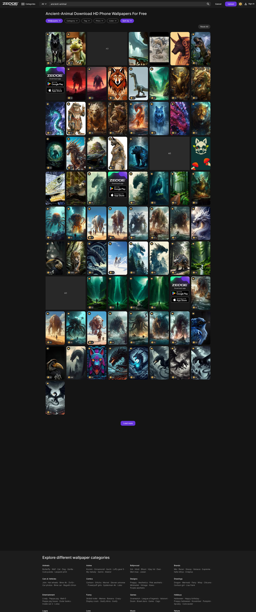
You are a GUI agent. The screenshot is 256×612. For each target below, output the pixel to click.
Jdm (44, 582)
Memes (102, 598)
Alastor (108, 572)
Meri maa (134, 572)
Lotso (57, 604)
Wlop (200, 582)
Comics (89, 579)
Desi (159, 569)
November (196, 601)
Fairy (194, 582)
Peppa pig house (50, 601)
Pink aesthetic (155, 582)
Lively (45, 598)
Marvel (106, 582)
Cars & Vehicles (49, 579)
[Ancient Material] (159, 48)
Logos (45, 611)
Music (133, 611)
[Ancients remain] (138, 48)
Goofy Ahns (105, 601)
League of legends (150, 598)
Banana (110, 598)
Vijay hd (151, 569)
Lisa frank (190, 585)
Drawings (178, 579)
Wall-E (63, 598)
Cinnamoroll (99, 569)
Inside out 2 (47, 604)
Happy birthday (192, 598)
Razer (181, 569)
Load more (128, 423)
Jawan (143, 572)
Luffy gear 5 (118, 569)
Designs (133, 579)
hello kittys (179, 572)
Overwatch (135, 598)
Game (151, 601)
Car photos (47, 585)
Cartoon (89, 582)
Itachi (108, 569)
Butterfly (46, 569)
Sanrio (101, 572)
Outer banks (65, 601)
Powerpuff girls (95, 585)
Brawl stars (142, 601)
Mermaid (186, 582)
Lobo (120, 585)
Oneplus (189, 572)
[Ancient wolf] (200, 153)
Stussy (189, 569)
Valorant (163, 598)
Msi (175, 569)
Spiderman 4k (109, 585)
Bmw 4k (63, 582)
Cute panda (47, 572)
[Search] (208, 4)
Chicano (207, 582)
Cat (59, 569)
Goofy (114, 601)
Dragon (177, 582)
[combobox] (86, 21)
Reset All (204, 26)
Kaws (151, 585)
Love (88, 611)
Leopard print (61, 572)
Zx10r (71, 582)
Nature (177, 611)
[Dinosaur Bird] (76, 188)
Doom (132, 601)
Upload (231, 4)
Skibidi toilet (91, 598)
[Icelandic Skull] (55, 188)
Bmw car (58, 585)
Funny (89, 595)
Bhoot (143, 569)
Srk (131, 569)
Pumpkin (207, 601)
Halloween (178, 598)
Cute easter (188, 604)
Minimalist (134, 585)
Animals (45, 565)
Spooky (177, 604)
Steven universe (118, 582)
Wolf (54, 569)
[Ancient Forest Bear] (138, 153)
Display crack (92, 601)
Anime (89, 565)
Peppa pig (54, 598)
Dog (64, 569)
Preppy (133, 582)
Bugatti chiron (69, 585)
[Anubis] (180, 48)
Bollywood (134, 565)
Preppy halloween (182, 601)
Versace (196, 569)
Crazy (118, 598)
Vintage (144, 585)
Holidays (178, 595)
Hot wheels (53, 582)
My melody (91, 572)
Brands (177, 565)
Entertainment (48, 595)
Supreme (206, 569)
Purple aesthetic (137, 588)
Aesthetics (143, 582)
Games (133, 595)
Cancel (218, 4)
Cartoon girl (179, 585)
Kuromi (89, 569)
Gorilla (70, 569)
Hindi (137, 569)
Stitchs (98, 582)
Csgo (157, 601)
